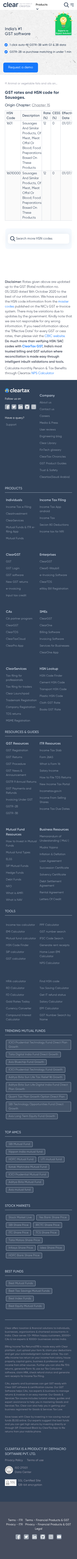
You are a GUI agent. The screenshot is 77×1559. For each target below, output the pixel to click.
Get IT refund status (53, 994)
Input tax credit (16, 595)
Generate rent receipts (54, 945)
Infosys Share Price (21, 1247)
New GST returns (17, 581)
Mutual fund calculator (21, 938)
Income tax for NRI (52, 531)
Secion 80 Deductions (54, 524)
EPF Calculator (49, 1008)
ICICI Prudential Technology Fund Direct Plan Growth (38, 1044)
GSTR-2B (12, 806)
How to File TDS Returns (55, 777)
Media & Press (49, 422)
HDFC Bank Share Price (24, 1255)
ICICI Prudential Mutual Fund (27, 1174)
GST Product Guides (53, 463)
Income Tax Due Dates (55, 809)
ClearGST (46, 561)
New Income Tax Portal (55, 784)
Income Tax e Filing (18, 507)
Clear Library (48, 443)
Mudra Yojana (49, 847)
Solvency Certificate (53, 874)
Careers (45, 416)
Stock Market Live (20, 1217)
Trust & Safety (49, 470)
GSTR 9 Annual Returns (21, 781)
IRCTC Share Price (47, 1225)
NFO (9, 886)
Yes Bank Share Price (53, 1217)
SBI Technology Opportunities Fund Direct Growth (36, 1106)
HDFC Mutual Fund (21, 1159)
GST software (15, 575)
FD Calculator (15, 994)
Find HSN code (49, 981)
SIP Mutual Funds (17, 866)
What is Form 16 (50, 764)
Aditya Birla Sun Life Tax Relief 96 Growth (35, 1077)
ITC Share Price (18, 1232)
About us (45, 402)
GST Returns (14, 757)
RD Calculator (15, 988)
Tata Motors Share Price (24, 1240)
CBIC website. (54, 336)
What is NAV (14, 899)
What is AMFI (14, 893)
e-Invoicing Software (53, 575)
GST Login (13, 568)
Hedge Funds (15, 872)
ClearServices (15, 520)
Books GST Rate (50, 709)
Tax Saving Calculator (54, 988)
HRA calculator (16, 981)
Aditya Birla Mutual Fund (25, 1182)
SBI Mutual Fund (19, 1144)
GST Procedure (16, 764)
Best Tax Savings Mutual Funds (29, 1290)
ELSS (9, 859)
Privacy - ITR (14, 1524)
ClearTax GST (32, 346)
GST (8, 561)
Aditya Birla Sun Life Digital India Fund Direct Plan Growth (38, 1087)
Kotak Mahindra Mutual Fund (28, 1167)
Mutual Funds (15, 538)
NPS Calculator (42, 373)
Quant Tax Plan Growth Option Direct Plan (37, 1096)
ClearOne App (49, 652)
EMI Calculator (15, 931)
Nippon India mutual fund (26, 1151)
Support (11, 424)
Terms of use (35, 1460)
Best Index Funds (20, 1298)
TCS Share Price (46, 1232)
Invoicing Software (52, 639)
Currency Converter (18, 1008)
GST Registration (17, 750)
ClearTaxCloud (15, 639)
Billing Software (50, 632)
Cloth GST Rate (50, 702)
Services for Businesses (54, 645)
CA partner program (19, 618)
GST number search (53, 931)
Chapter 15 (41, 105)
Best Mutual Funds (21, 1283)
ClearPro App (14, 645)
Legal (38, 1528)
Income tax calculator (20, 924)
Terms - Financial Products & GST (47, 1520)
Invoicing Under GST (19, 799)
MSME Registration (18, 720)
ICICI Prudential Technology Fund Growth (36, 1069)
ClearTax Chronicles (53, 456)
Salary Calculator (51, 1001)
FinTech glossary (50, 450)
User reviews (48, 429)
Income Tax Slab (51, 750)
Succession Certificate (54, 867)
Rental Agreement (52, 892)
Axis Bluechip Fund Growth (26, 1062)
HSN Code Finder (51, 675)
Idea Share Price (51, 1247)
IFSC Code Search (51, 938)
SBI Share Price (18, 1225)
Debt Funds (13, 879)
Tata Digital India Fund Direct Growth (33, 1054)
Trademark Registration (21, 700)
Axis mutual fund (20, 1189)
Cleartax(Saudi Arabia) (55, 477)
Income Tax (47, 518)
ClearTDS (46, 581)
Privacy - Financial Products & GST (48, 1524)
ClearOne (46, 625)
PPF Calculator (49, 924)
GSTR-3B (12, 813)
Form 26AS (46, 757)
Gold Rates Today (18, 1001)
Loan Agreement (51, 861)
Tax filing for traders (19, 686)
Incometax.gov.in (51, 791)
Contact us (47, 409)
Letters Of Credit (50, 899)
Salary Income (49, 770)
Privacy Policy (14, 1460)
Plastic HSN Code (51, 696)
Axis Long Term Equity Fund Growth (32, 1116)
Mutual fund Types (18, 852)
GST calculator (16, 958)
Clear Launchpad (17, 693)
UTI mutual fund (51, 1159)
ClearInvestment (16, 513)
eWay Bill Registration (54, 588)
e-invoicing (13, 588)
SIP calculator (15, 952)
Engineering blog (51, 436)
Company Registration (21, 707)
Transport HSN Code (53, 689)
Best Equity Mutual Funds (25, 1306)
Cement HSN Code (52, 682)
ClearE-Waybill (49, 568)
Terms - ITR (15, 1520)
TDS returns (13, 713)
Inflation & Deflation (53, 854)
